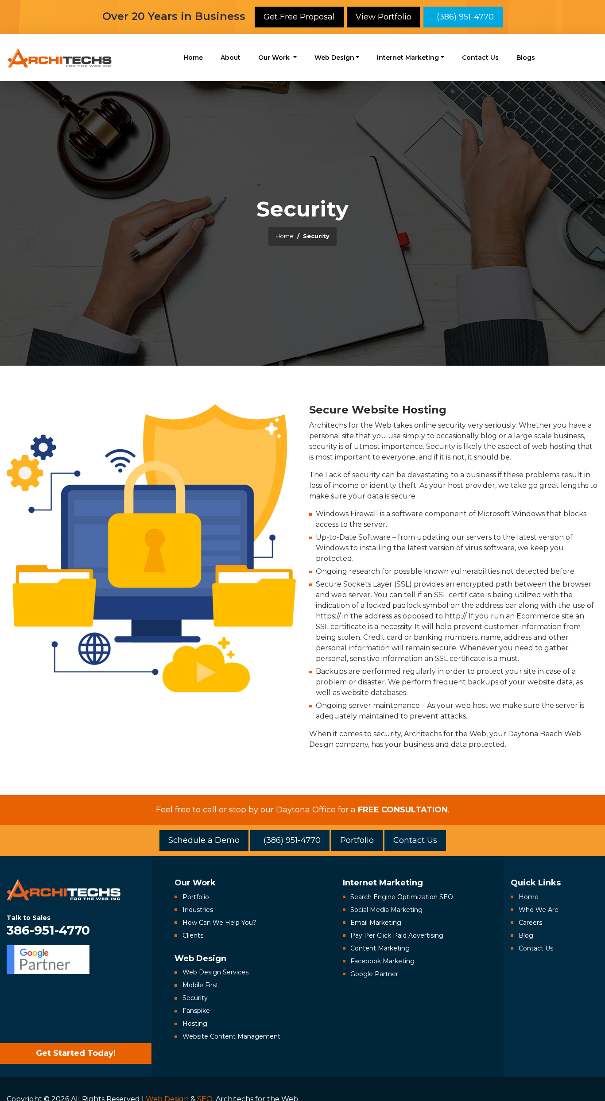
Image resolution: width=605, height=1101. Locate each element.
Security (195, 998)
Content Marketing (380, 948)
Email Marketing (375, 923)
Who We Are (538, 910)
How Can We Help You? (219, 923)
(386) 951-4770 (463, 17)
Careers (530, 923)
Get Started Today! (76, 1053)
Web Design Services (215, 972)
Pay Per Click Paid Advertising (396, 935)
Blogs (525, 58)
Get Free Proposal (299, 17)
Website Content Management (231, 1036)
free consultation (403, 810)
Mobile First (200, 985)
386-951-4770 (48, 925)
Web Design (334, 58)
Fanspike (196, 1011)
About (230, 58)
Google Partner (374, 974)
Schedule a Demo (204, 840)
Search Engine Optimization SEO (401, 897)
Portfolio (357, 840)
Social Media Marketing (386, 910)
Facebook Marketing (382, 961)
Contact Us (480, 58)
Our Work (274, 58)
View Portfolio (383, 17)
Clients (192, 935)
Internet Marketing (408, 58)
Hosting (194, 1024)
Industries (197, 910)
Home (193, 58)
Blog (526, 935)
